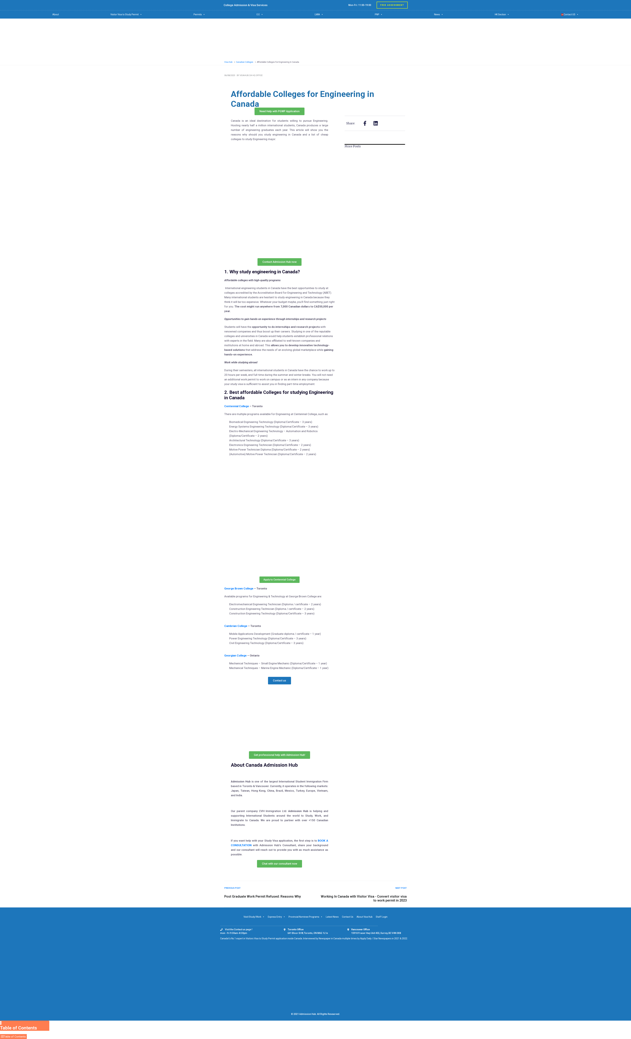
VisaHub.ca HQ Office (251, 75)
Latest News (332, 916)
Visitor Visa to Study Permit (124, 14)
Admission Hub (307, 1014)
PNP (377, 14)
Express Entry (275, 916)
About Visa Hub (365, 916)
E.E (258, 14)
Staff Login (381, 916)
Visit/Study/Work (252, 916)
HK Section (500, 14)
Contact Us (347, 916)
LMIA (317, 14)
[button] (227, 773)
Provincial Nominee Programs (304, 916)
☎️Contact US (568, 14)
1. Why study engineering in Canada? (262, 271)
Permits (198, 14)
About (55, 14)
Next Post (401, 888)
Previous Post (232, 888)
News (437, 14)
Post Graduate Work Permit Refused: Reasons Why (262, 896)
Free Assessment (392, 5)
